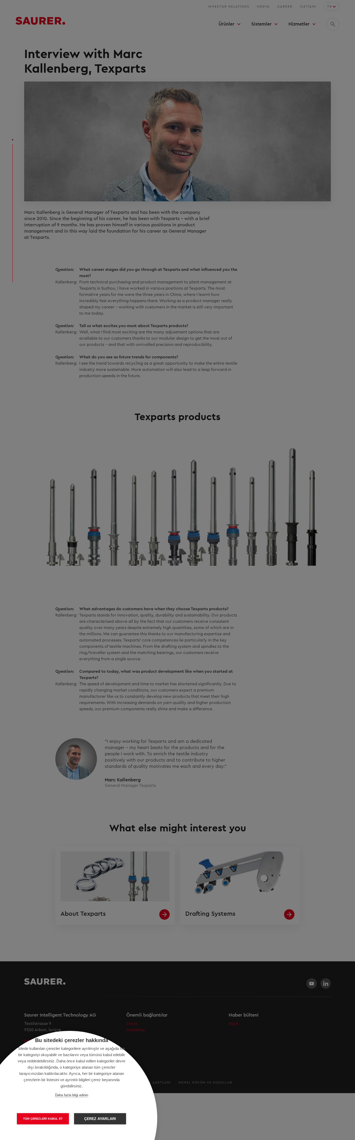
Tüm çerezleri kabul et (43, 1118)
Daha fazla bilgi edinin (71, 1095)
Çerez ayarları (100, 1119)
